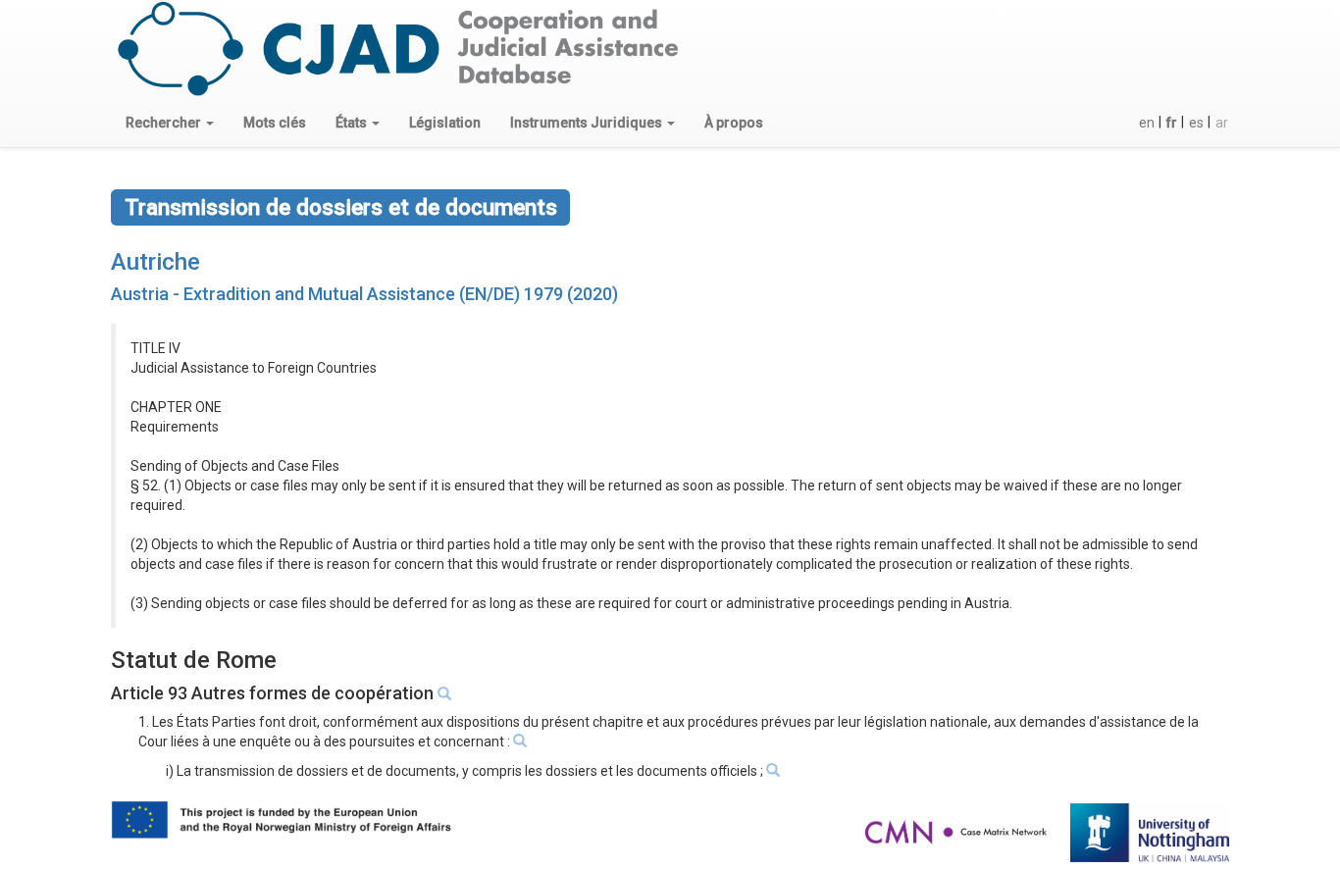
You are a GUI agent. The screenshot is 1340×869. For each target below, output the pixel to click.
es (1196, 122)
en (1147, 122)
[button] (170, 122)
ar (1221, 122)
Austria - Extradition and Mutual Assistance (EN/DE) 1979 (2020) (364, 293)
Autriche (155, 262)
